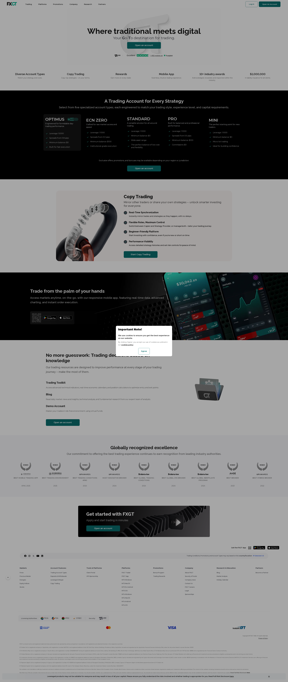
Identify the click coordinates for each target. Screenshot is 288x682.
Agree (144, 351)
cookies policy (127, 345)
